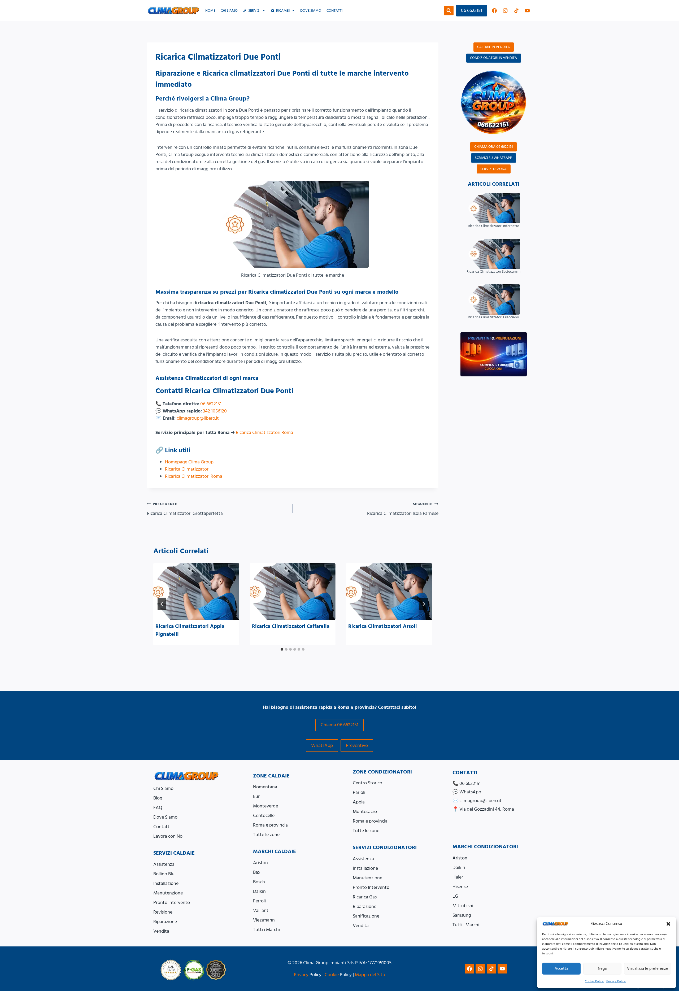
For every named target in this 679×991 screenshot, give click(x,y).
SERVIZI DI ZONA (493, 169)
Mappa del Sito (370, 974)
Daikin (259, 891)
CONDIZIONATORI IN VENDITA (493, 57)
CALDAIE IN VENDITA (493, 47)
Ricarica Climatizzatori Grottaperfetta (185, 509)
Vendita (161, 931)
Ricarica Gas (365, 897)
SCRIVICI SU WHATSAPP (493, 157)
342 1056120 (215, 411)
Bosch (259, 882)
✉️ (477, 800)
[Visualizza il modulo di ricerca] (449, 10)
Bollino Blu (164, 874)
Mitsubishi (462, 905)
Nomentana (265, 787)
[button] (668, 924)
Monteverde (265, 806)
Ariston (260, 862)
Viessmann (264, 920)
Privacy (301, 974)
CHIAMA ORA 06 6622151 (493, 146)
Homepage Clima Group (189, 462)
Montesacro (365, 811)
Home (210, 10)
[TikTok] (516, 10)
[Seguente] (423, 604)
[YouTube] (527, 10)
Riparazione (165, 921)
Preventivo (357, 745)
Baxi (257, 872)
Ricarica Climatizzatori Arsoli (382, 626)
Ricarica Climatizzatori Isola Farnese (402, 509)
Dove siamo (310, 10)
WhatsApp (322, 745)
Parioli (359, 792)
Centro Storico (367, 783)
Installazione (166, 883)
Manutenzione (168, 893)
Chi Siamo (229, 10)
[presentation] (196, 591)
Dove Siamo (165, 817)
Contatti (334, 10)
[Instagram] (505, 10)
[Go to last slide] (162, 604)
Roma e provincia (270, 825)
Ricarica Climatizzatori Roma (264, 432)
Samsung (461, 915)
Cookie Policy (594, 981)
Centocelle (264, 815)
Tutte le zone (266, 834)
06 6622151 (471, 10)
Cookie (332, 974)
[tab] (282, 649)
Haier (457, 877)
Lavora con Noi (168, 836)
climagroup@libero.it (198, 418)
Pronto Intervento (171, 902)
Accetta (561, 968)
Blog (157, 798)
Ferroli (259, 901)
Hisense (460, 886)
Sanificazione (366, 916)
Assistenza (164, 864)
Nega (602, 968)
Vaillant (260, 910)
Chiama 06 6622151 (339, 724)
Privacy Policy (616, 981)
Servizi (254, 10)
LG (455, 896)
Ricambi (283, 10)
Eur (256, 796)
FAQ (157, 807)
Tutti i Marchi (266, 929)
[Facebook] (494, 10)
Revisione (162, 912)
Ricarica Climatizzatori (187, 469)
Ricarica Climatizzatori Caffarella (290, 626)
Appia (359, 802)
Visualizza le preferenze (647, 968)
